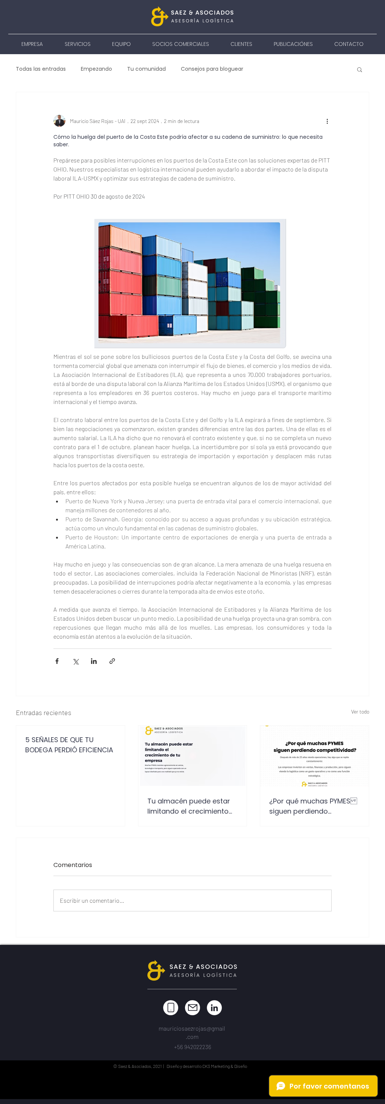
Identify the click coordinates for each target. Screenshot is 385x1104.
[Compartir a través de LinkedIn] (93, 661)
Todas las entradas (41, 69)
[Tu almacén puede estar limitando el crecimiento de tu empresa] (192, 756)
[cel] (170, 1007)
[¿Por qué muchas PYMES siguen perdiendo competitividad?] (314, 756)
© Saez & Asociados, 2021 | (139, 1066)
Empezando (96, 69)
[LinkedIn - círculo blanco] (214, 1007)
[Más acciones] (327, 120)
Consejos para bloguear (212, 69)
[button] (359, 69)
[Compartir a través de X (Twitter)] (75, 661)
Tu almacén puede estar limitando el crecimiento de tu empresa (188, 806)
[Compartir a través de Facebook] (57, 661)
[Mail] (192, 1007)
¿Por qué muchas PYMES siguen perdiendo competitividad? (313, 806)
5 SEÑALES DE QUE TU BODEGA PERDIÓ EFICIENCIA (69, 745)
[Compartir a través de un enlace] (112, 661)
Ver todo (360, 711)
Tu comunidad (146, 69)
